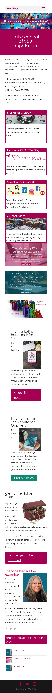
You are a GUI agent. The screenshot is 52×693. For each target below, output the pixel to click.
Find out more (24, 478)
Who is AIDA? (22, 658)
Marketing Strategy (19, 112)
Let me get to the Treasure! (20, 558)
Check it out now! (22, 395)
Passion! (19, 666)
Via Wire (32, 689)
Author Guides (16, 215)
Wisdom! (19, 650)
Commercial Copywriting (23, 150)
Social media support (20, 182)
